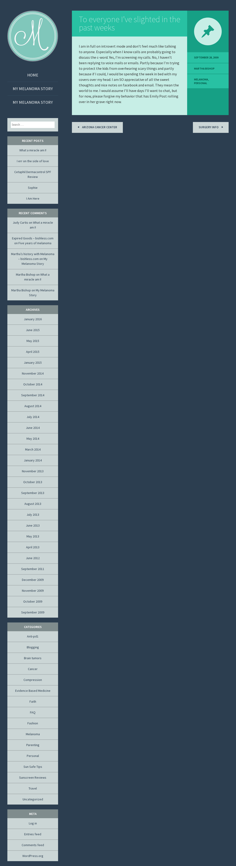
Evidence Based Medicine (32, 691)
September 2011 (32, 569)
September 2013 (32, 493)
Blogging (33, 647)
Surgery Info (209, 127)
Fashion (32, 723)
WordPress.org (32, 856)
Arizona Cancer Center (99, 127)
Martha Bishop (204, 68)
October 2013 (32, 482)
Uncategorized (33, 799)
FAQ (32, 712)
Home (32, 75)
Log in (33, 823)
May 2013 (33, 536)
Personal (200, 83)
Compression (33, 680)
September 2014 (32, 395)
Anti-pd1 (32, 636)
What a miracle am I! (32, 150)
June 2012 (33, 558)
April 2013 (32, 547)
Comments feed (33, 845)
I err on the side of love (33, 161)
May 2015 (33, 341)
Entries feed (32, 834)
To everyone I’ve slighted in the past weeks (129, 23)
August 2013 (32, 504)
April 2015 (32, 352)
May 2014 (33, 438)
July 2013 (33, 514)
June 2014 (33, 428)
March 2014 (33, 449)
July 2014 (33, 417)
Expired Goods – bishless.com (32, 238)
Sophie (33, 188)
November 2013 (33, 471)
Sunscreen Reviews (32, 777)
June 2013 (33, 525)
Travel (33, 788)
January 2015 (33, 362)
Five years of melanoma (34, 243)
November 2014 (33, 373)
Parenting (32, 745)
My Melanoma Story (33, 88)
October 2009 (32, 601)
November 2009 (33, 591)
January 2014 (33, 460)
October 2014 (32, 384)
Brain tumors (32, 658)
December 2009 (33, 580)
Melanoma (201, 79)
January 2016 (33, 319)
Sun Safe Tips (33, 767)
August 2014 (32, 406)
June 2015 (33, 330)
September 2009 (32, 612)
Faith (33, 701)
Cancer (33, 669)
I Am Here (32, 198)
